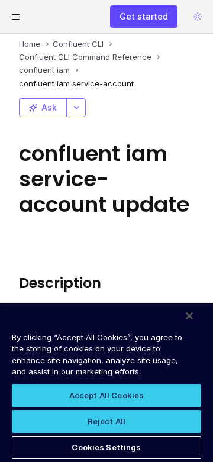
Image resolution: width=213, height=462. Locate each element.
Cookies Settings (106, 447)
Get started (144, 16)
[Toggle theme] (197, 16)
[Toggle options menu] (76, 108)
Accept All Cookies (106, 395)
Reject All (106, 421)
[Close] (189, 315)
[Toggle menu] (15, 16)
